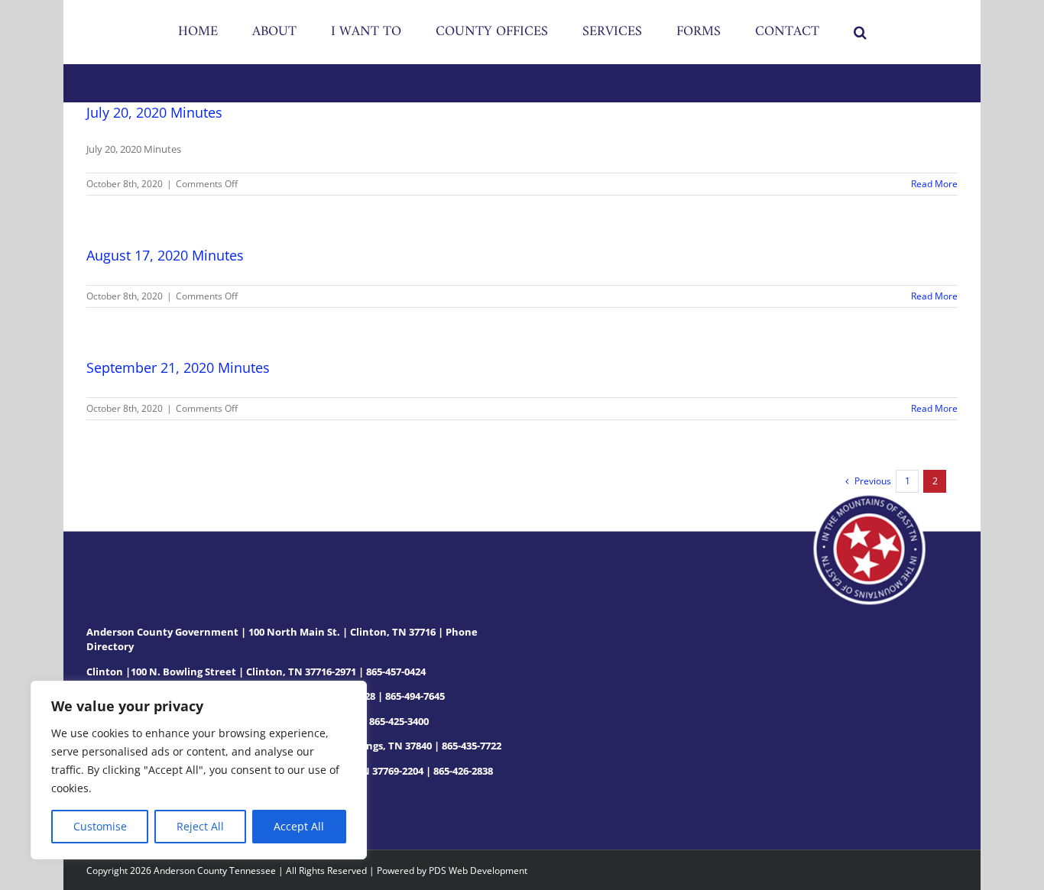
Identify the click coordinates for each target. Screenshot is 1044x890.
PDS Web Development (478, 870)
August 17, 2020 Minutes (165, 255)
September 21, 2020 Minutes (178, 367)
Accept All (299, 826)
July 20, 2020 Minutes (154, 112)
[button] (796, 32)
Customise (100, 826)
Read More (934, 183)
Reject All (200, 826)
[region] (199, 770)
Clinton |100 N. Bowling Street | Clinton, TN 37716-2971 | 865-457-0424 (256, 671)
